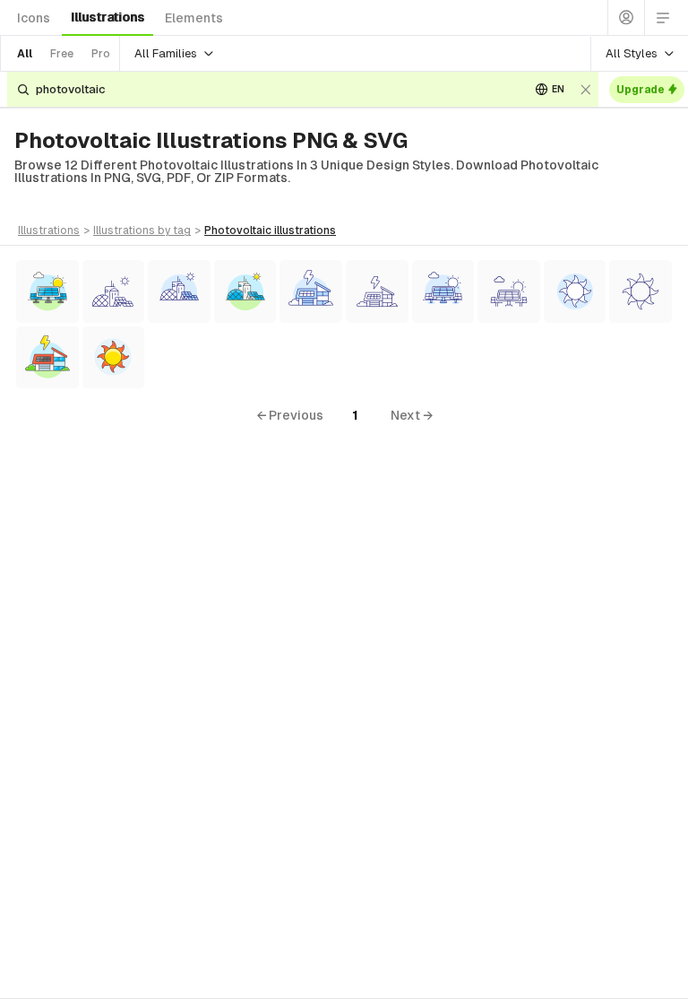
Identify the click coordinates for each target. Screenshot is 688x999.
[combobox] (276, 89)
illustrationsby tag (142, 230)
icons (33, 18)
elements (194, 18)
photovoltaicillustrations (270, 230)
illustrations (107, 17)
